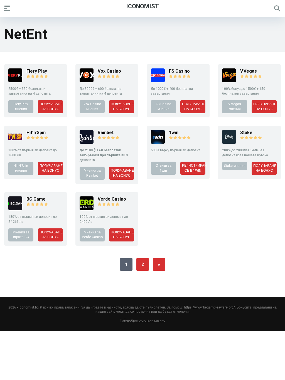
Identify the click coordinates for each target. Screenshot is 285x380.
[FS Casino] (158, 80)
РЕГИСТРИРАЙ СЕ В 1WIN (193, 168)
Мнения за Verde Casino (92, 234)
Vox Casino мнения (92, 106)
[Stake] (229, 142)
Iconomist (142, 6)
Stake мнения (234, 166)
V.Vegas (248, 71)
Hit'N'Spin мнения (21, 168)
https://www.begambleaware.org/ (209, 307)
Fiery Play (36, 71)
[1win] (158, 142)
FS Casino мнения (163, 106)
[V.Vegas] (229, 80)
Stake (246, 132)
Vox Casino (109, 71)
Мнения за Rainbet (92, 173)
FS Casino (179, 71)
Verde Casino (112, 199)
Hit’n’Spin (36, 132)
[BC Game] (15, 208)
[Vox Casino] (87, 80)
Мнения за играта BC (21, 234)
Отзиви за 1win (163, 168)
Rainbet (106, 132)
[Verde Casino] (87, 208)
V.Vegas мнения (234, 106)
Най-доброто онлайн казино (142, 320)
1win (173, 132)
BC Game (36, 199)
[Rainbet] (87, 142)
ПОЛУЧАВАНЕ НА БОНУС (51, 106)
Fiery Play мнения (21, 106)
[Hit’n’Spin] (15, 142)
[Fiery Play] (15, 80)
